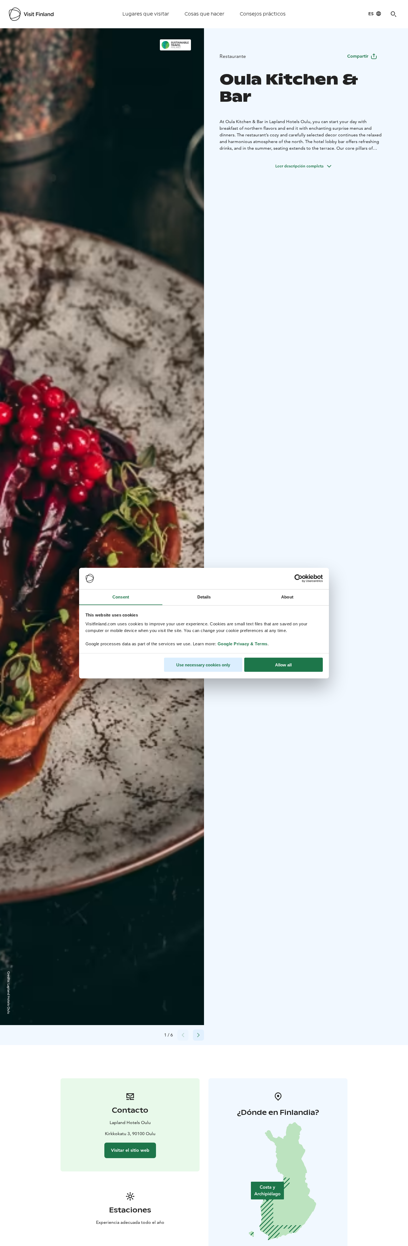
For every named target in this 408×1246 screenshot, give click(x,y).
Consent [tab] (120, 596)
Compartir (357, 56)
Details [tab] (204, 596)
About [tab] (287, 596)
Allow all (283, 664)
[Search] (393, 14)
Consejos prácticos (263, 14)
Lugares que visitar (145, 14)
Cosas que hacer (204, 14)
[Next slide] (198, 1035)
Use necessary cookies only (203, 664)
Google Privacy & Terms (243, 643)
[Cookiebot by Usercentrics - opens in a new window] (298, 578)
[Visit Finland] (31, 14)
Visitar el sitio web (130, 1150)
